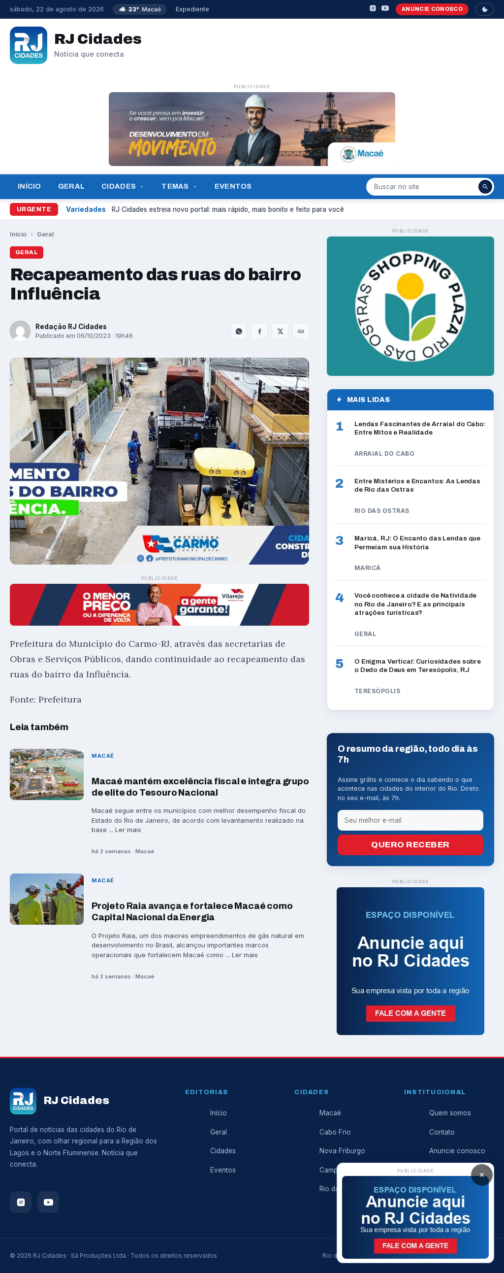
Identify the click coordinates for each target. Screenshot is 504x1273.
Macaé (330, 1113)
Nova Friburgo (342, 1151)
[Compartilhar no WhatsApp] (238, 331)
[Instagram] (373, 9)
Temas (175, 186)
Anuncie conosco (432, 8)
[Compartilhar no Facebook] (259, 331)
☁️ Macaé (140, 9)
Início (29, 186)
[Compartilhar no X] (280, 331)
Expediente (192, 9)
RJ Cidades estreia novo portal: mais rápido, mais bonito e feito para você (228, 209)
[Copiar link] (300, 331)
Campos (332, 1170)
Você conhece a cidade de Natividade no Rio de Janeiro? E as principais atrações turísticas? (415, 604)
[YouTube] (385, 9)
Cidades (118, 186)
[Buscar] (485, 187)
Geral (71, 186)
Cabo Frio (335, 1132)
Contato (442, 1132)
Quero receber (410, 844)
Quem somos (450, 1113)
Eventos (233, 186)
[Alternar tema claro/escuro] (484, 9)
